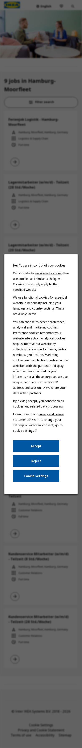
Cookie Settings (36, 476)
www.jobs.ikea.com (48, 273)
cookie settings (23, 431)
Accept (36, 446)
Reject (36, 461)
